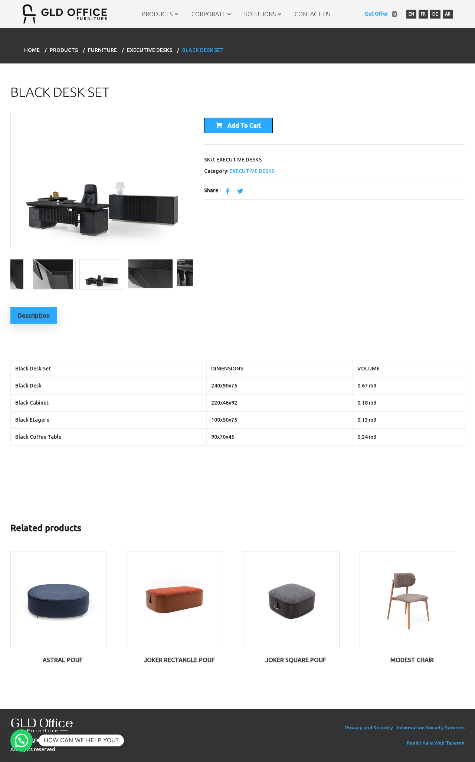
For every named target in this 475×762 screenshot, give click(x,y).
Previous (5, 183)
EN (411, 14)
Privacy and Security (369, 727)
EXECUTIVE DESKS (149, 50)
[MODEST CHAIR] (408, 599)
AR (448, 14)
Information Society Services (431, 727)
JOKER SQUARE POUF (295, 660)
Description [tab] (34, 315)
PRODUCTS (157, 14)
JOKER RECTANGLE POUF (179, 660)
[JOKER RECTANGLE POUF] (175, 599)
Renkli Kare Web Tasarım (436, 742)
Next (196, 274)
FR (423, 14)
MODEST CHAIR (412, 660)
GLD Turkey (69, 740)
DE (435, 14)
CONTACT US (312, 14)
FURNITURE (102, 50)
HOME (32, 50)
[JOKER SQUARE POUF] (291, 599)
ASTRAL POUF (63, 660)
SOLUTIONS (260, 14)
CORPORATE (208, 14)
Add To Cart (243, 125)
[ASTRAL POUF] (58, 599)
